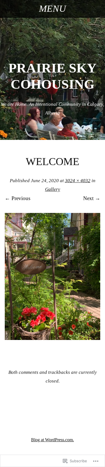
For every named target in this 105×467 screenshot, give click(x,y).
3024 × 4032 (77, 180)
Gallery (52, 189)
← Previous (17, 198)
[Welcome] (52, 338)
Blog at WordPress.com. (52, 439)
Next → (91, 198)
